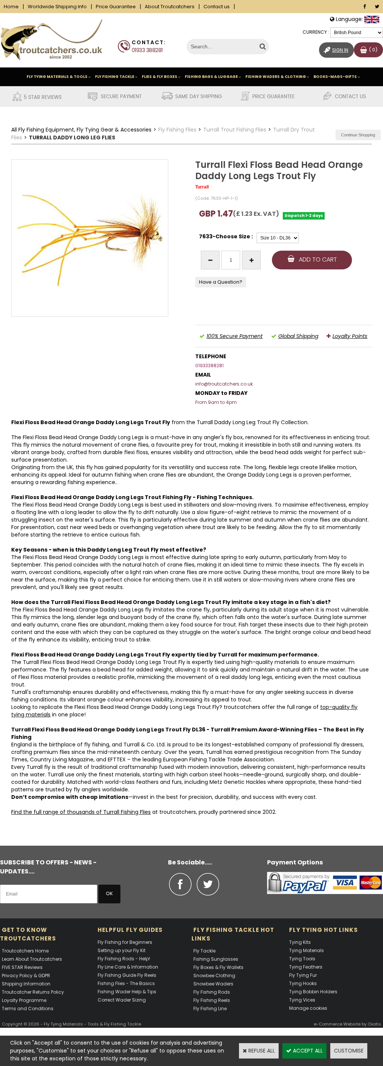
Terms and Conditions (27, 1008)
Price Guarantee (116, 6)
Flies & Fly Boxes (159, 76)
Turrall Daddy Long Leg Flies (72, 137)
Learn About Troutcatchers (32, 959)
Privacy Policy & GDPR (26, 975)
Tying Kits (300, 942)
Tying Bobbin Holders (313, 991)
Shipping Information (26, 984)
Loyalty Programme (24, 1000)
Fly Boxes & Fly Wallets (218, 967)
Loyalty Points (350, 336)
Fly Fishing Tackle (114, 76)
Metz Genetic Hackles (237, 782)
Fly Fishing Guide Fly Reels (127, 975)
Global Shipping (298, 336)
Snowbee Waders (213, 984)
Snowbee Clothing (214, 975)
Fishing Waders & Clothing (275, 76)
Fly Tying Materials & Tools (57, 76)
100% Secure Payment (234, 336)
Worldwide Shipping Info (57, 6)
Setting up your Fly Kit (121, 950)
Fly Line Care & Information (128, 967)
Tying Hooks (303, 983)
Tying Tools (302, 958)
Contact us (216, 6)
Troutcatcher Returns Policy (33, 992)
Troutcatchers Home (25, 951)
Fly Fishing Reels (211, 1000)
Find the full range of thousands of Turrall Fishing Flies (81, 812)
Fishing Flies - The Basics (126, 983)
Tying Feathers (305, 967)
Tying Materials (306, 950)
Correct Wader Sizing (122, 1000)
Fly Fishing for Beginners (125, 942)
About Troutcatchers (169, 6)
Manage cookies (308, 1008)
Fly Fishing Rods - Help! (124, 958)
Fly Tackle (204, 951)
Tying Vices (302, 1000)
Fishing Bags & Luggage (211, 76)
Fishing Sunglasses (215, 959)
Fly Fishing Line (210, 1008)
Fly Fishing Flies (177, 129)
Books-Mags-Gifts (335, 76)
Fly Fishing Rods (211, 992)
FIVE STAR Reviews (22, 967)
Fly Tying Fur (303, 975)
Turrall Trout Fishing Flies (234, 129)
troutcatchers (242, 707)
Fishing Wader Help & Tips (127, 991)
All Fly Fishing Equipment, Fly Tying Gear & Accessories (81, 129)
